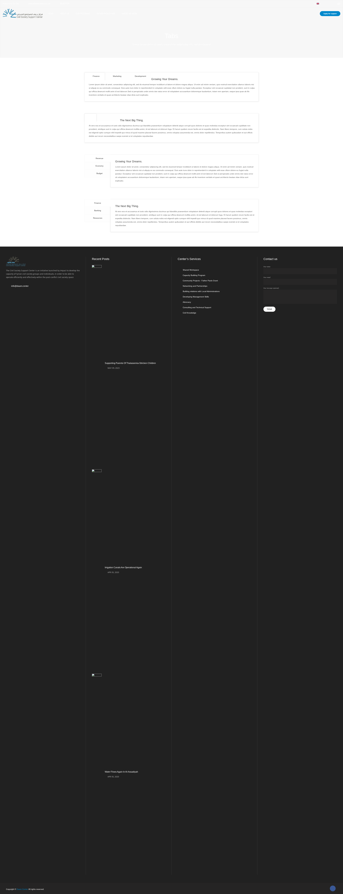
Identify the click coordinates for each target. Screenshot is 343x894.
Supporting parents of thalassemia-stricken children (130, 363)
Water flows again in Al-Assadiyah (121, 772)
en (315, 3)
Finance (97, 203)
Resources (97, 218)
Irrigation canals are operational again (123, 567)
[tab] (94, 76)
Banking (97, 210)
